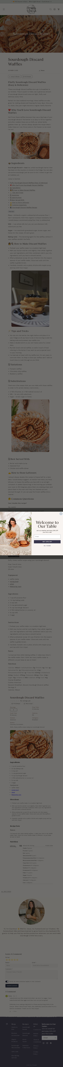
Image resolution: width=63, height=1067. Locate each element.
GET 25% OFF (47, 542)
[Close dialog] (61, 513)
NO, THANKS (47, 545)
